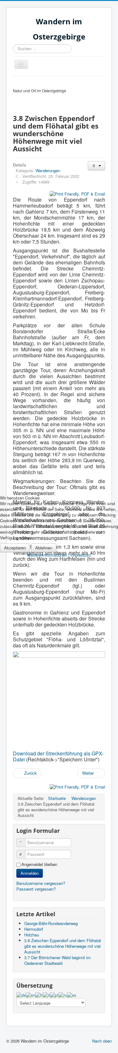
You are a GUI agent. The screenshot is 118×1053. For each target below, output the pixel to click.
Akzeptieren (15, 548)
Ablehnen (43, 548)
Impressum (80, 555)
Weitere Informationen (47, 555)
